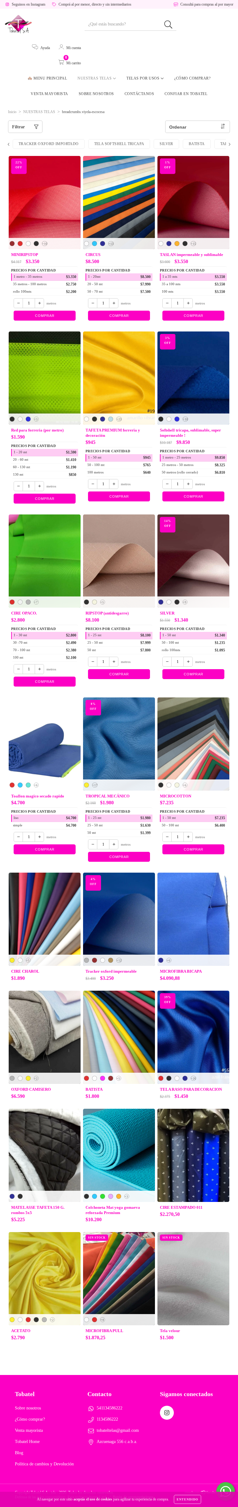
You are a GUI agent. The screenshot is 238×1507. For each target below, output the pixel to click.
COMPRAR (45, 315)
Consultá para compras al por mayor (206, 4)
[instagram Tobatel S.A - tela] (167, 1413)
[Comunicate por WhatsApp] (225, 1491)
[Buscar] (168, 24)
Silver (166, 144)
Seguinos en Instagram (28, 4)
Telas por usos (143, 78)
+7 (35, 602)
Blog (19, 1452)
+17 (94, 785)
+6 (35, 785)
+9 (184, 602)
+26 (193, 1078)
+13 (110, 243)
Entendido (187, 1499)
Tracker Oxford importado (49, 144)
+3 (35, 419)
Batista (197, 144)
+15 (193, 243)
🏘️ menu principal (47, 78)
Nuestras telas (95, 78)
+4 (102, 1320)
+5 (102, 602)
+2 (35, 1078)
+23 (119, 419)
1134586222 (107, 1419)
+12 (119, 960)
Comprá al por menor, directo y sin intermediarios (95, 4)
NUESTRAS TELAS (39, 112)
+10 (44, 243)
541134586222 (109, 1408)
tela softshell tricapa (119, 144)
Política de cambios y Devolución (44, 1464)
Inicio (12, 112)
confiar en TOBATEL (186, 94)
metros (51, 303)
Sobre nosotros (96, 94)
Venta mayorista (49, 94)
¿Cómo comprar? (192, 78)
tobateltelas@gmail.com (118, 1430)
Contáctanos (139, 94)
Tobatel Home (27, 1441)
